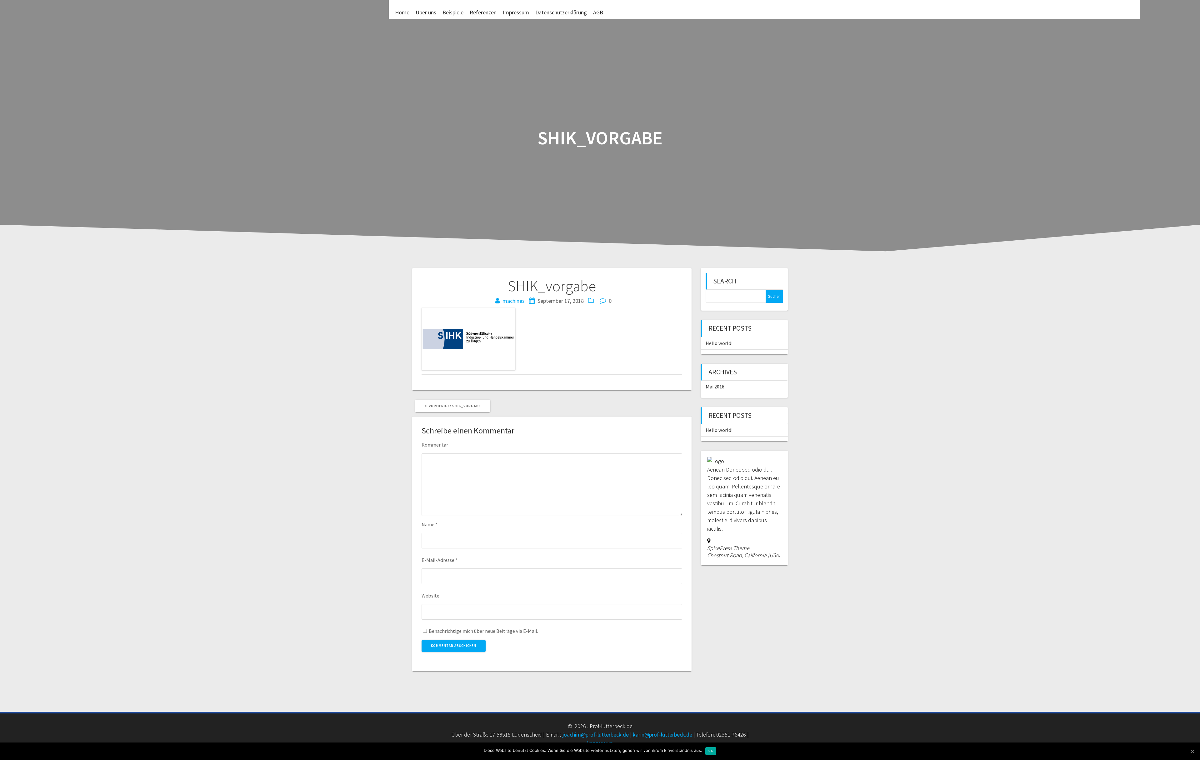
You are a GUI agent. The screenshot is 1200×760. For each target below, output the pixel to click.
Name (430, 524)
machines (513, 300)
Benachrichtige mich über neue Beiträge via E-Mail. (483, 631)
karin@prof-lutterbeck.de (662, 734)
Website (430, 595)
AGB (598, 12)
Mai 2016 (715, 386)
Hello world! (719, 343)
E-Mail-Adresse (440, 560)
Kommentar (435, 445)
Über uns (426, 12)
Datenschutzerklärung (561, 12)
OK (710, 750)
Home (402, 12)
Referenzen (483, 12)
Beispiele (452, 12)
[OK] (1192, 751)
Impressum (516, 12)
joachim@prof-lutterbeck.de (595, 734)
